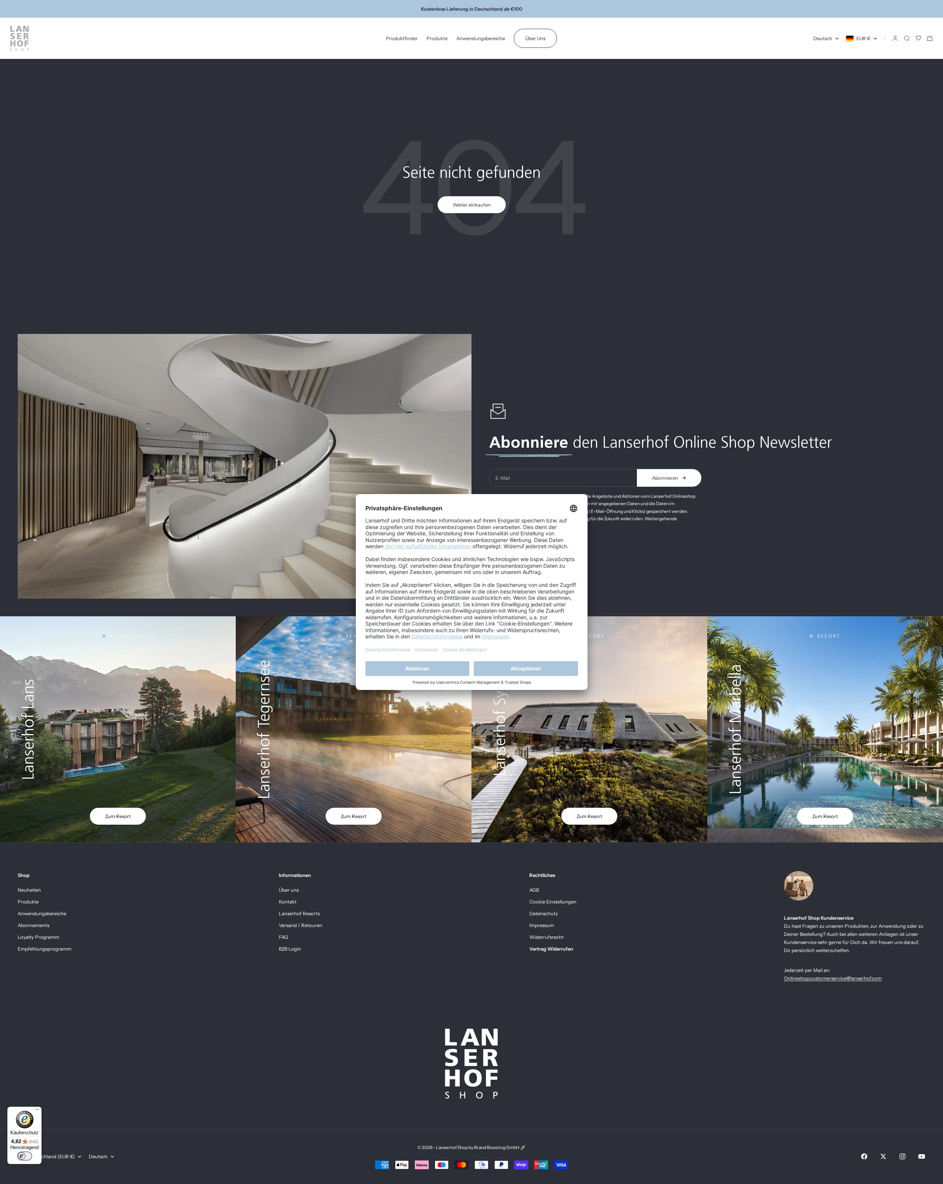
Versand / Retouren (300, 925)
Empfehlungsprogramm (44, 949)
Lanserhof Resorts (299, 913)
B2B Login (290, 949)
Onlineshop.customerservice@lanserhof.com (833, 978)
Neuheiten (29, 890)
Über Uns (535, 38)
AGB (534, 890)
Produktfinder (402, 38)
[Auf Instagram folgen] (902, 1156)
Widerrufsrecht (546, 937)
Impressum (541, 925)
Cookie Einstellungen (552, 902)
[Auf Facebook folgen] (864, 1156)
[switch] (24, 1156)
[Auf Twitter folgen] (883, 1156)
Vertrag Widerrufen (551, 949)
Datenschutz (543, 913)
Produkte (437, 38)
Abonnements (33, 925)
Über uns (289, 890)
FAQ (283, 937)
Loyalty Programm (38, 937)
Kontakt (288, 902)
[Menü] (37, 1111)
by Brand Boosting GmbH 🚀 (497, 1147)
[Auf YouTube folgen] (921, 1156)
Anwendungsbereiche (480, 38)
